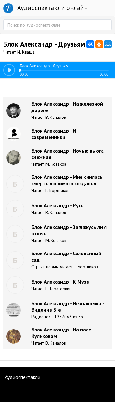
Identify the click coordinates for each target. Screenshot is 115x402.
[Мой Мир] (108, 44)
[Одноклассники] (99, 44)
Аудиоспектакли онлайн (52, 8)
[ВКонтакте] (90, 44)
